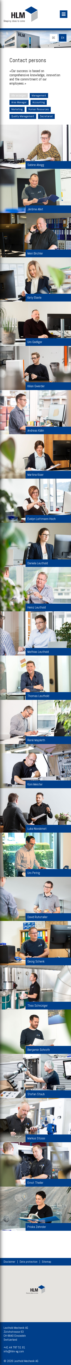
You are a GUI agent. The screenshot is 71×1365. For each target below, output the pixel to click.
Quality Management (22, 116)
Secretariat (46, 116)
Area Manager (19, 102)
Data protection (28, 1262)
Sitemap (46, 1262)
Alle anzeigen (18, 95)
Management (39, 95)
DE (53, 38)
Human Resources (38, 109)
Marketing (17, 109)
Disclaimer (9, 1262)
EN (62, 38)
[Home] (36, 14)
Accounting (38, 102)
